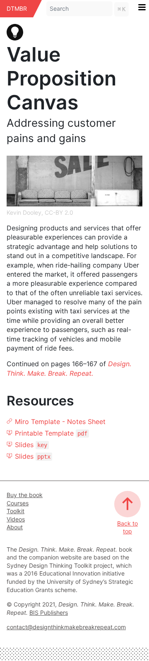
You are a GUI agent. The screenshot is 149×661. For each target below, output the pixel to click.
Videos (16, 519)
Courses (18, 503)
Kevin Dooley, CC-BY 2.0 (40, 212)
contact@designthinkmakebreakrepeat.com (66, 626)
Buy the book (25, 494)
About (15, 527)
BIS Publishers (48, 612)
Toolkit (15, 510)
